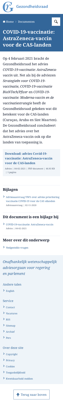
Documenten (26, 22)
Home (10, 22)
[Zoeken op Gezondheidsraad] (56, 21)
